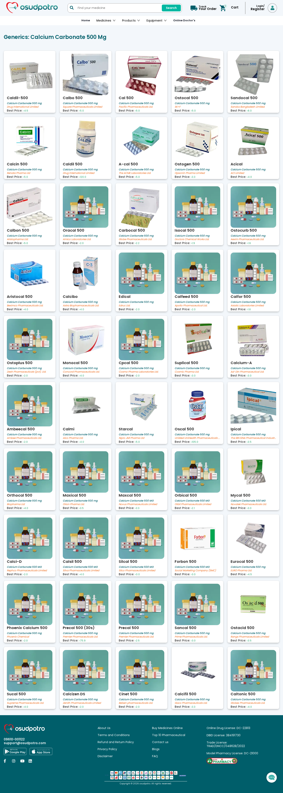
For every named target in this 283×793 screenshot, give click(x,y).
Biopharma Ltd (16, 504)
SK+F (177, 106)
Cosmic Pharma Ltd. (187, 371)
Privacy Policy (107, 749)
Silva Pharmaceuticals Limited (81, 570)
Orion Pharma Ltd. (74, 504)
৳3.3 (193, 177)
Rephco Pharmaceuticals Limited (27, 570)
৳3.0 (193, 375)
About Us (104, 728)
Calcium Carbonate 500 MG (136, 500)
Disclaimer (105, 756)
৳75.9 (82, 640)
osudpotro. (145, 783)
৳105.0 (194, 442)
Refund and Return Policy (116, 742)
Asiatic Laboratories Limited (247, 305)
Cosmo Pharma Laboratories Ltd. (138, 371)
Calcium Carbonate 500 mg (24, 103)
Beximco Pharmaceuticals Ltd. (25, 305)
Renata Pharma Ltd (18, 173)
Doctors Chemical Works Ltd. (192, 239)
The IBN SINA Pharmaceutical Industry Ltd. (253, 438)
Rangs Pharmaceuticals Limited (250, 636)
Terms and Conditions (114, 735)
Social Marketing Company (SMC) (195, 570)
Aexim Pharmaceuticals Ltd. (247, 239)
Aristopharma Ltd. (17, 239)
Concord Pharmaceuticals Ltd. (81, 371)
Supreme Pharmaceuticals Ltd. (25, 703)
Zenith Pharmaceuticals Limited (82, 703)
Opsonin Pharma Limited (190, 173)
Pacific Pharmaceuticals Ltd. (136, 106)
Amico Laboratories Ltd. (77, 239)
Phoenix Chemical (18, 636)
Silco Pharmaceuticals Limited (137, 570)
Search (171, 8)
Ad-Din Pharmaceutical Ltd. (247, 371)
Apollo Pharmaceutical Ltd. (191, 305)
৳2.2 (137, 243)
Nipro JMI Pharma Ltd (131, 438)
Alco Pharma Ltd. (73, 438)
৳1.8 (249, 309)
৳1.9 (193, 243)
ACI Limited (237, 173)
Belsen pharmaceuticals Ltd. (136, 703)
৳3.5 (249, 442)
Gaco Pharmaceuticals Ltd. (191, 703)
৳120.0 (82, 177)
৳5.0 (81, 110)
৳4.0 (249, 177)
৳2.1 (193, 508)
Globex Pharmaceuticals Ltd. (248, 703)
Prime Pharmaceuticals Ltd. (191, 636)
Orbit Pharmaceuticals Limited (193, 504)
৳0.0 (137, 574)
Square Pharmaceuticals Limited (82, 106)
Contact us (160, 742)
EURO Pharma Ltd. (241, 570)
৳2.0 (81, 243)
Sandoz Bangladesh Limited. (248, 106)
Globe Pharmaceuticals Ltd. (135, 239)
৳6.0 (249, 110)
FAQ (155, 756)
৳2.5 (137, 640)
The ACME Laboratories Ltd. (135, 173)
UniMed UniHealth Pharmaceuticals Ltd (197, 438)
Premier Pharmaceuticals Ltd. (80, 636)
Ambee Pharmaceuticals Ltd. (24, 438)
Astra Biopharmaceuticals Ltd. (81, 305)
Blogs (156, 749)
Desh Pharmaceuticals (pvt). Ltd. (26, 371)
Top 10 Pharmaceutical (168, 735)
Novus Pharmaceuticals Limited (138, 504)
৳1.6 (249, 243)
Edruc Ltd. (124, 305)
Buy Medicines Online (167, 728)
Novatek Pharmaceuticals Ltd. (249, 504)
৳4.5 (25, 110)
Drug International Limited (22, 106)
